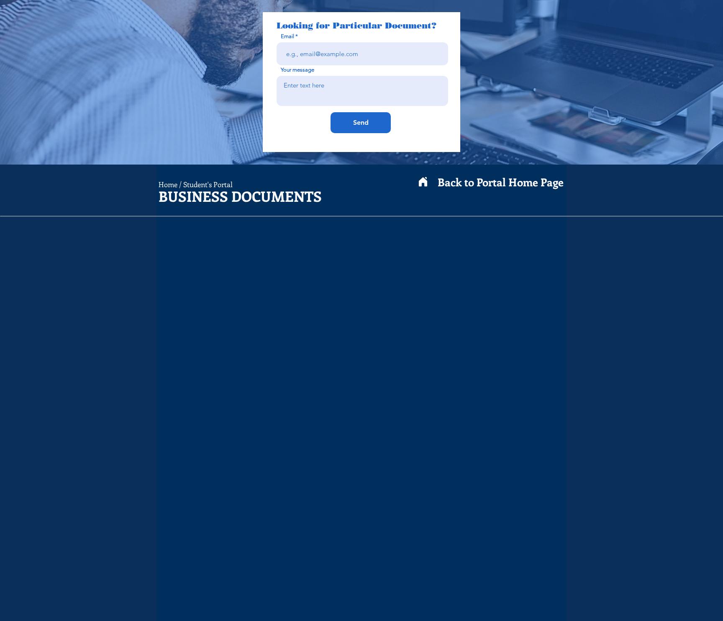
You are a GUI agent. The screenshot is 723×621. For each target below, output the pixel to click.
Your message (297, 69)
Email (287, 36)
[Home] (423, 182)
